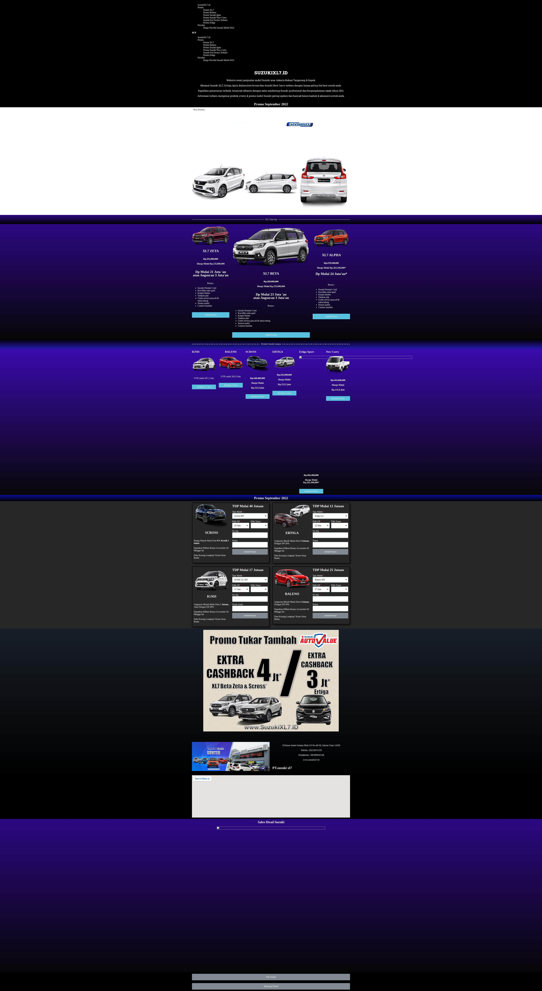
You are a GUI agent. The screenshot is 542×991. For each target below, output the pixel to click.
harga (306, 85)
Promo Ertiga (209, 22)
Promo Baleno (209, 12)
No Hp (235, 531)
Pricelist (201, 25)
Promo (201, 7)
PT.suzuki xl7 (282, 768)
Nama (235, 540)
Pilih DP (236, 521)
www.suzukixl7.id (311, 760)
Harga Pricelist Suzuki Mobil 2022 (218, 28)
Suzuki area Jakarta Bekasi (277, 80)
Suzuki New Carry (275, 85)
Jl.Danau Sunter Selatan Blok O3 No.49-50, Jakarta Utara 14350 (311, 745)
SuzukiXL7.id (204, 5)
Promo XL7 (208, 10)
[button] (271, 32)
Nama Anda (237, 604)
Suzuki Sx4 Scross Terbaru (215, 20)
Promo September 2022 (271, 104)
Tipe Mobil (237, 512)
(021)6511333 (315, 750)
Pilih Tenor (256, 521)
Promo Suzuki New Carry (215, 17)
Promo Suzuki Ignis (212, 15)
